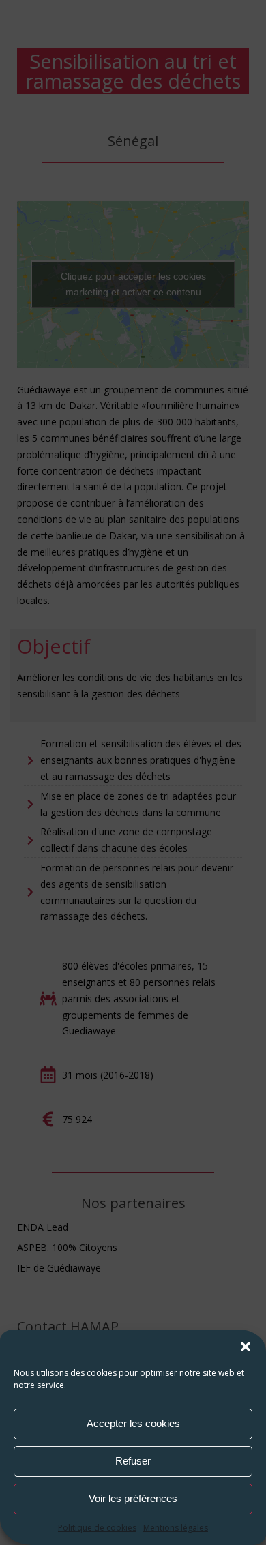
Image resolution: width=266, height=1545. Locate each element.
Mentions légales (175, 1527)
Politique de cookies (97, 1527)
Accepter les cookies (133, 1423)
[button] (245, 1346)
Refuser (133, 1461)
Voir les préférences (133, 1498)
